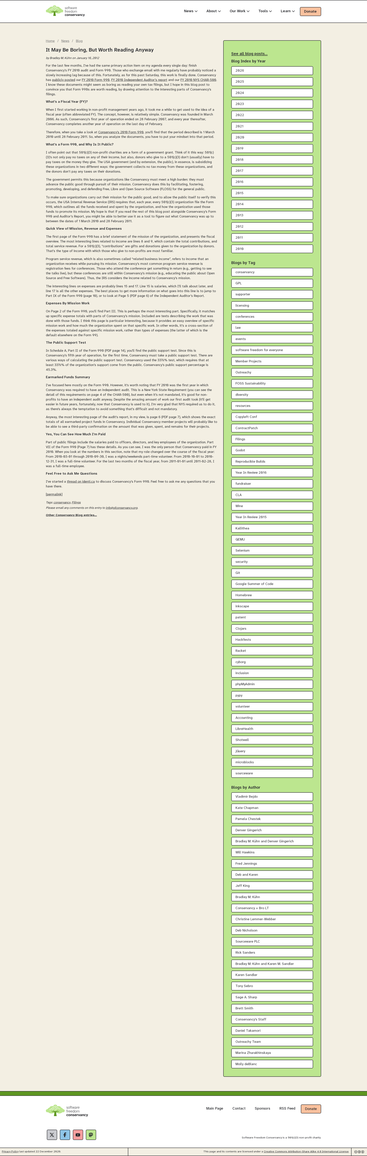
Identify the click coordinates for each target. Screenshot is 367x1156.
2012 (239, 227)
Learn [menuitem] (286, 11)
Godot (240, 450)
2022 (239, 115)
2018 (239, 160)
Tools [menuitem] (263, 11)
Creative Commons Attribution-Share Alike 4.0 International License (306, 1151)
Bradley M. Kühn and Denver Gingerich (264, 841)
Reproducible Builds (250, 462)
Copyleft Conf (246, 417)
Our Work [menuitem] (238, 11)
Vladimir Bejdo (246, 797)
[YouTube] (78, 1135)
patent (240, 617)
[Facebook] (65, 1135)
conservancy (62, 502)
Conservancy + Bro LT (252, 908)
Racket (240, 651)
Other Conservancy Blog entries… (71, 515)
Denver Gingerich (248, 830)
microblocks (244, 762)
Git (237, 573)
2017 (239, 171)
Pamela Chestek (248, 819)
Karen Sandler (246, 975)
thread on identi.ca (81, 481)
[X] (52, 1135)
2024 (239, 93)
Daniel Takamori (248, 1031)
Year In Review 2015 (251, 517)
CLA (238, 495)
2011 (239, 238)
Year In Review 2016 (251, 473)
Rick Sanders (245, 953)
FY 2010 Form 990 (96, 80)
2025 (239, 82)
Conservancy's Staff (250, 1019)
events (240, 339)
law (238, 328)
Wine (239, 506)
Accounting (244, 718)
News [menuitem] (189, 11)
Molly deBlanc (246, 1064)
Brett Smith (244, 1008)
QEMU (240, 539)
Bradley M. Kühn (247, 897)
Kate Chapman (246, 808)
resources (242, 406)
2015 (239, 193)
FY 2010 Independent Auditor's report (139, 80)
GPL (238, 283)
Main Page (214, 1109)
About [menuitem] (212, 11)
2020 (239, 137)
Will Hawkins (245, 852)
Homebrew (243, 595)
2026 (239, 71)
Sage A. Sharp (246, 997)
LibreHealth (244, 729)
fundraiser (243, 484)
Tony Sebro (244, 986)
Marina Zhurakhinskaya (253, 1053)
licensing (242, 306)
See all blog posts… (249, 54)
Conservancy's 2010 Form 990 (121, 132)
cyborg (240, 662)
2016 (239, 182)
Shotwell (242, 740)
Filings (76, 502)
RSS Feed (287, 1109)
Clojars (240, 629)
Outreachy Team (248, 1042)
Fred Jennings (246, 864)
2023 (239, 104)
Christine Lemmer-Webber (255, 919)
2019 (239, 148)
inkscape (242, 606)
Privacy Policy (10, 1151)
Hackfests (243, 640)
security (241, 562)
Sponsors (262, 1109)
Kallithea (242, 528)
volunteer (242, 706)
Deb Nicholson (246, 930)
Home (50, 41)
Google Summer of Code (254, 584)
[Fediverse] (91, 1135)
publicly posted (63, 80)
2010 (239, 249)
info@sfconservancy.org (121, 508)
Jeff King (242, 886)
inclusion (242, 673)
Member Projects (248, 361)
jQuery (240, 751)
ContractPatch (246, 428)
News (65, 41)
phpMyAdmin (245, 684)
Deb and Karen (246, 875)
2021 (239, 126)
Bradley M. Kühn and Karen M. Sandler (264, 964)
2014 (239, 204)
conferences (244, 317)
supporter (242, 294)
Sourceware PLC (247, 942)
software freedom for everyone (259, 350)
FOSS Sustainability (250, 383)
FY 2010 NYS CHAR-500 (198, 80)
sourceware (244, 773)
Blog (79, 41)
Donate (310, 12)
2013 (239, 215)
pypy (238, 695)
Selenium (242, 551)
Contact (238, 1109)
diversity (241, 395)
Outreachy (243, 372)
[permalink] (54, 494)
